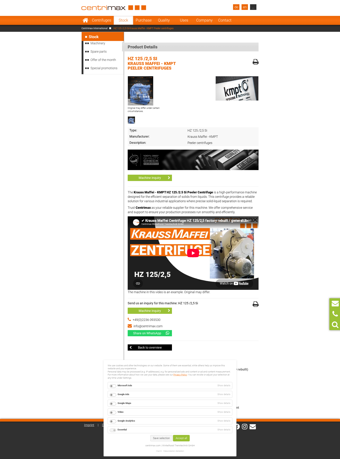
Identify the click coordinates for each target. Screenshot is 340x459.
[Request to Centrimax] (335, 303)
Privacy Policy (180, 374)
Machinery (97, 43)
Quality (164, 20)
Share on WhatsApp (147, 333)
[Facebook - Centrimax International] (237, 427)
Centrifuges (101, 20)
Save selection (161, 438)
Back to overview (150, 347)
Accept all (181, 438)
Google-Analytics (126, 420)
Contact (224, 20)
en (245, 7)
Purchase (144, 20)
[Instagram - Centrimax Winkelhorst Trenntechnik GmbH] (244, 426)
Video (120, 412)
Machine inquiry (150, 178)
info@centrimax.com (148, 326)
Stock (123, 20)
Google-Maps (124, 403)
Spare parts (98, 51)
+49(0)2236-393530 (146, 320)
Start (85, 20)
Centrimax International (94, 28)
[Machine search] (335, 325)
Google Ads (123, 394)
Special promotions (103, 68)
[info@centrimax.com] (253, 426)
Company (204, 20)
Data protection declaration (173, 451)
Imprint (89, 425)
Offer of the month (103, 60)
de (236, 7)
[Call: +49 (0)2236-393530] (335, 314)
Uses (184, 20)
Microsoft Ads (125, 385)
